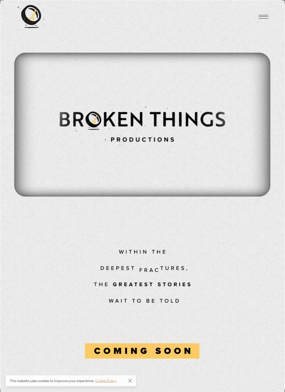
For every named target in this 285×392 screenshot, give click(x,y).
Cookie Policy (106, 381)
